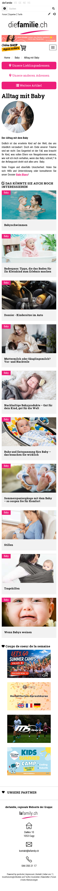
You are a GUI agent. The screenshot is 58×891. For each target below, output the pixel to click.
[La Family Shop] (14, 47)
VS (28, 2)
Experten (12, 14)
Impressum (29, 874)
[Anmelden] (54, 14)
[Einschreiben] (49, 14)
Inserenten (35, 877)
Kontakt (39, 874)
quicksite (20, 874)
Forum (4, 14)
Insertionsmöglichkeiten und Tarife (16, 877)
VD (15, 2)
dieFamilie (7, 2)
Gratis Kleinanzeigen (29, 880)
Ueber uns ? (47, 874)
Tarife (20, 14)
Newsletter (45, 877)
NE (24, 2)
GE (20, 2)
